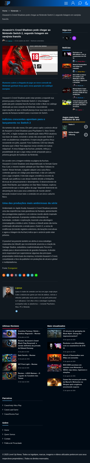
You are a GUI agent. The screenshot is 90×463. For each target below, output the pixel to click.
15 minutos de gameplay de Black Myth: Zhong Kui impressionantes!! (74, 333)
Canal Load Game (11, 410)
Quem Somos (9, 434)
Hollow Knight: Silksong (74, 133)
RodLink (80, 85)
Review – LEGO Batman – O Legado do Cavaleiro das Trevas (29, 375)
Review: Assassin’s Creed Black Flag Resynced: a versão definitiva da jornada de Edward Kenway (29, 344)
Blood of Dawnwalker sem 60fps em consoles (80, 66)
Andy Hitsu (81, 61)
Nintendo (14, 11)
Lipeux (10, 41)
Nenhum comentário (37, 41)
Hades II (71, 124)
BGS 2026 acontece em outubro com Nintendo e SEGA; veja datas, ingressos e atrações (80, 78)
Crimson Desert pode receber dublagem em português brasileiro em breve (80, 103)
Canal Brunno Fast (11, 414)
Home (4, 11)
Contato (7, 439)
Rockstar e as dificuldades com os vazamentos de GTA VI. (79, 55)
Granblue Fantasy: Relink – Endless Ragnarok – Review (29, 332)
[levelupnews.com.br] (7, 3)
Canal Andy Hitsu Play (12, 405)
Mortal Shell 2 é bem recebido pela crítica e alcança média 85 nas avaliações (80, 91)
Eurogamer (12, 268)
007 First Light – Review (27, 364)
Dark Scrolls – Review (26, 355)
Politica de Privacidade (13, 443)
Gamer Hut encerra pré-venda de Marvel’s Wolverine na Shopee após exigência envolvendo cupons (74, 383)
